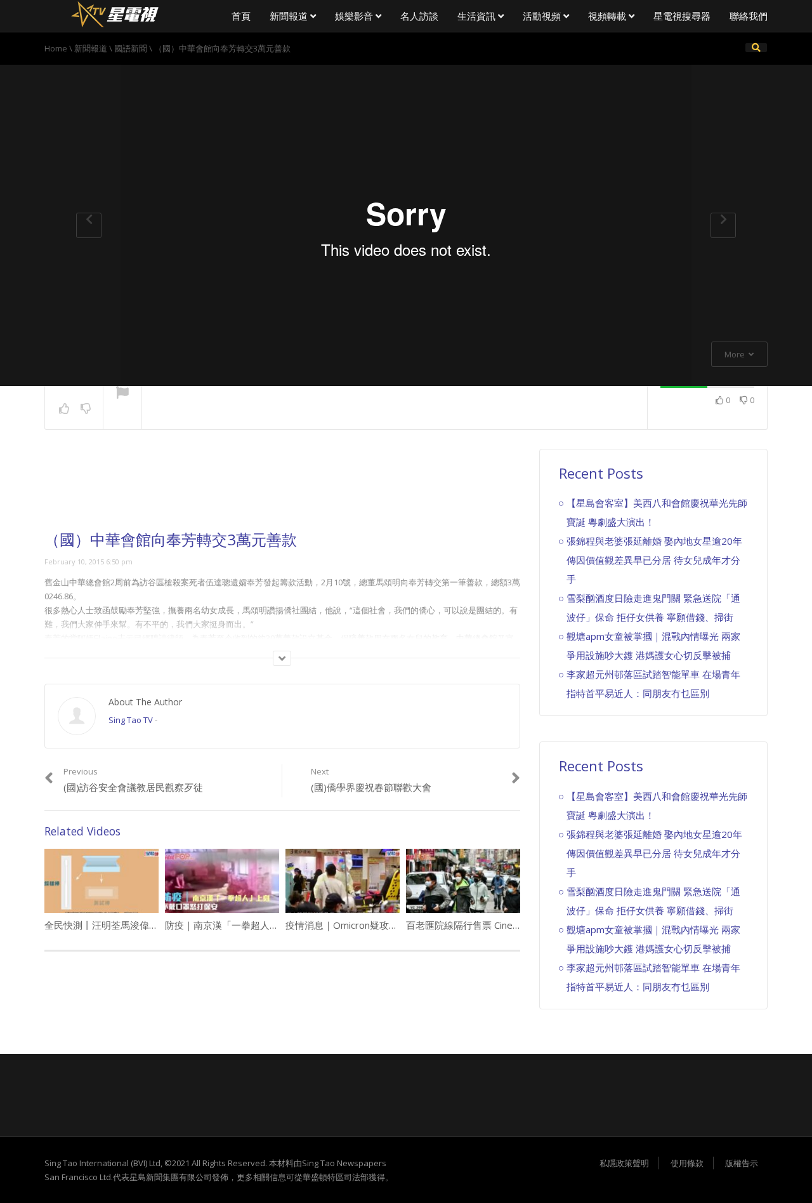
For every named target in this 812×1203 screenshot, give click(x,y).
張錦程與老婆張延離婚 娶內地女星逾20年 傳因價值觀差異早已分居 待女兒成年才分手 (654, 560)
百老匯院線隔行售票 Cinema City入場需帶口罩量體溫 (518, 925)
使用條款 (687, 1163)
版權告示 (741, 1163)
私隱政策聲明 (624, 1163)
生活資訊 (477, 16)
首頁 (241, 16)
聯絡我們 (749, 16)
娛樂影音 (355, 16)
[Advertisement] (282, 490)
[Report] (122, 393)
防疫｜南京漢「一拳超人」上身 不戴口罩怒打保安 (271, 925)
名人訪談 (419, 16)
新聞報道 (290, 16)
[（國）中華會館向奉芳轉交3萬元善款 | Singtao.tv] (114, 12)
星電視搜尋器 (681, 16)
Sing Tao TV (130, 720)
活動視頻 (543, 16)
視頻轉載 (608, 16)
